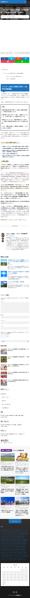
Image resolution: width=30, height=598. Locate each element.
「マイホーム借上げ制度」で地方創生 (16, 281)
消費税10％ (22, 546)
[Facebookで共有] (4, 58)
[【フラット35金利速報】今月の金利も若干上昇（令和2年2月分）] (4, 375)
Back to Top (15, 521)
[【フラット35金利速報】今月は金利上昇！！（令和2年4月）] (4, 359)
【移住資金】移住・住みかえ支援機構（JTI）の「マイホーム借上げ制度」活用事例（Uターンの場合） (18, 261)
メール (3, 320)
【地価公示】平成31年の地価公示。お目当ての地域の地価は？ (7, 491)
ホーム (2, 5)
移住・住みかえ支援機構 (6, 463)
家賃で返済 (14, 17)
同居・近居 (9, 540)
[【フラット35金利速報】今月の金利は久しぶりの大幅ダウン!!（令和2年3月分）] (4, 367)
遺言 (21, 555)
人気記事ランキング (9, 5)
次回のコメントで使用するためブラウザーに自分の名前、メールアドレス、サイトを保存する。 (15, 333)
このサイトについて (19, 5)
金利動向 (3, 486)
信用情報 (3, 540)
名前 (2, 314)
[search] (28, 341)
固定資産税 (24, 540)
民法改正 (17, 546)
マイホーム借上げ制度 (7, 17)
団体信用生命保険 (16, 540)
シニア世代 (19, 487)
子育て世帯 (19, 17)
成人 (2, 546)
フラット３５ (19, 463)
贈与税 (17, 555)
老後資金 (23, 487)
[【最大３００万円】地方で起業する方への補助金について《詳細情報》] (4, 274)
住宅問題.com (18, 595)
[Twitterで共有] (11, 58)
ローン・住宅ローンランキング (6, 442)
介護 (27, 533)
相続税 (2, 552)
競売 (7, 552)
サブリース (11, 530)
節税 (10, 552)
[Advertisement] (15, 36)
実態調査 (7, 486)
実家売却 (18, 543)
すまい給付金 (4, 530)
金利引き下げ (4, 559)
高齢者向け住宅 (21, 559)
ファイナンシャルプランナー (7, 533)
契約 (8, 543)
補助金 (2, 555)
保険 (18, 536)
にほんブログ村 (4, 417)
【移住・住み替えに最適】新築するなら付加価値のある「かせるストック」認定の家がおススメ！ (21, 513)
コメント (2, 301)
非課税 (15, 559)
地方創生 (3, 543)
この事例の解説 (10, 78)
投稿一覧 (11, 235)
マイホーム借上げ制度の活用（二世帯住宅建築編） (13, 73)
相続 (3, 400)
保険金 (22, 536)
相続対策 (12, 549)
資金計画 (12, 555)
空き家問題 (4, 407)
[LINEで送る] (22, 61)
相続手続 (17, 549)
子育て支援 (5, 487)
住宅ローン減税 (4, 536)
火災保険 (3, 549)
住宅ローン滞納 (13, 536)
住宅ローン (4, 397)
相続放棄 (23, 549)
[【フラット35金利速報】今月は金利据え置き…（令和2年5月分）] (4, 351)
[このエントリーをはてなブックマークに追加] (25, 58)
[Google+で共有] (18, 58)
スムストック (24, 530)
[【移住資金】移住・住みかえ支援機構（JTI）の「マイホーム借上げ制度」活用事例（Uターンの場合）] (4, 262)
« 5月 (3, 584)
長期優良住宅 (4, 507)
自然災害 (20, 552)
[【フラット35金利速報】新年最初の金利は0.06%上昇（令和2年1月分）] (4, 382)
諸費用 (7, 555)
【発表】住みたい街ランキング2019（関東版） (7, 511)
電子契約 (10, 559)
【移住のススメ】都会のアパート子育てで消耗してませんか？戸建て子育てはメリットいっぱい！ (21, 470)
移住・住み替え (11, 16)
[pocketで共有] (8, 61)
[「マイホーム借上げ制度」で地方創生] (4, 284)
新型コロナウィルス (9, 546)
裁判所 (25, 552)
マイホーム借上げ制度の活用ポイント (15, 76)
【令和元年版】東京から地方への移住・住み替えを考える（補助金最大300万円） (8, 468)
